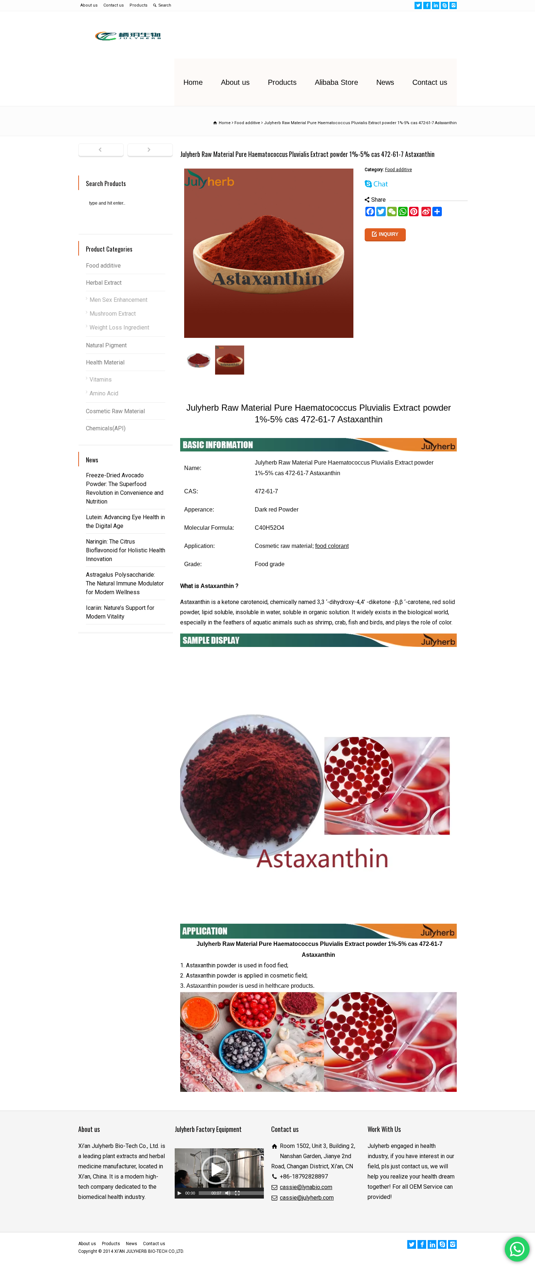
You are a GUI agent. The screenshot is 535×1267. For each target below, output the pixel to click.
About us (89, 5)
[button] (215, 1169)
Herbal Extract (104, 282)
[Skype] (444, 5)
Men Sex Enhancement (118, 299)
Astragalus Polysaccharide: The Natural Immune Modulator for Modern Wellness (125, 583)
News (385, 82)
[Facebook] (427, 5)
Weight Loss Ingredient (119, 327)
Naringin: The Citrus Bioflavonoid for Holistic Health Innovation (125, 550)
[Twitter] (418, 5)
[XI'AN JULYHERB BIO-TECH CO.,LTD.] (126, 35)
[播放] (179, 1193)
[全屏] (237, 1193)
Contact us (113, 5)
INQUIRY (389, 234)
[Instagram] (453, 5)
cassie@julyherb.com (307, 1197)
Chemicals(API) (106, 428)
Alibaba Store (336, 82)
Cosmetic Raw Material (115, 411)
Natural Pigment (106, 345)
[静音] (228, 1193)
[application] (219, 1173)
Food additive (398, 169)
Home (193, 82)
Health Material (105, 362)
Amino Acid (104, 393)
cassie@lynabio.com (306, 1187)
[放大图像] (268, 170)
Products (138, 5)
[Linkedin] (435, 5)
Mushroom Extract (113, 313)
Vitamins (101, 379)
